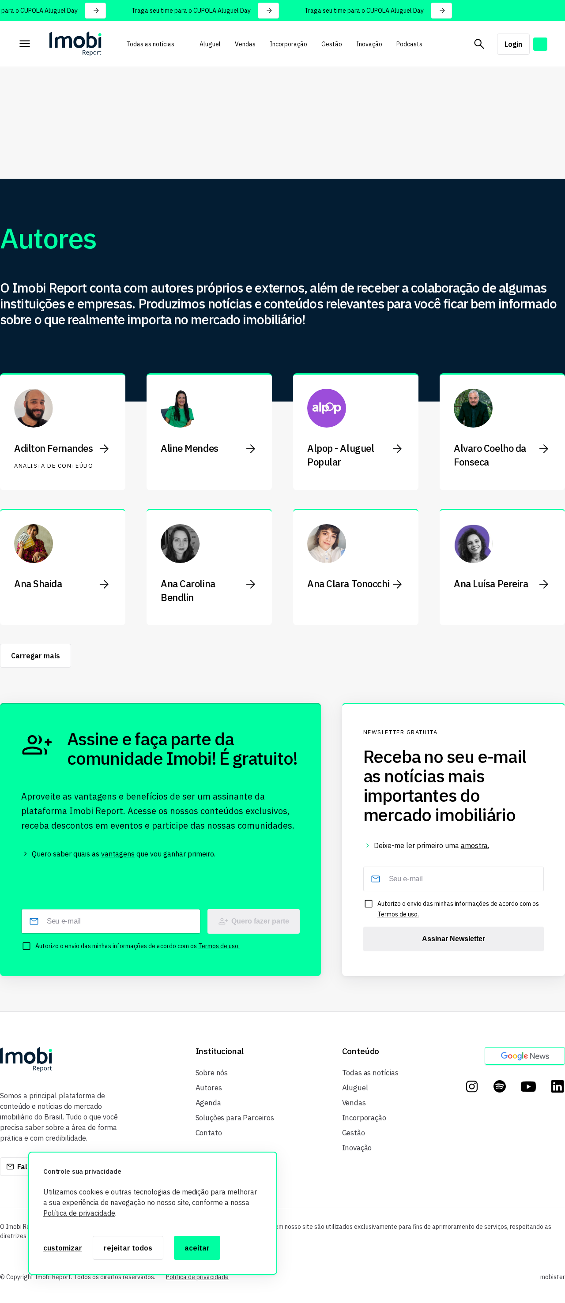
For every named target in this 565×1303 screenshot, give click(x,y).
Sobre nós (212, 1073)
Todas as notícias (150, 44)
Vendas (245, 44)
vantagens (118, 853)
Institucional (220, 1051)
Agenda (208, 1103)
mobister (552, 1277)
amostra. (475, 845)
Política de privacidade (79, 1213)
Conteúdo (360, 1051)
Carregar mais (35, 655)
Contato (209, 1133)
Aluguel (210, 44)
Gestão (331, 44)
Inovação (369, 44)
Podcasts (409, 44)
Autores (209, 1088)
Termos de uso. (219, 946)
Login (513, 44)
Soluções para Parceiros (235, 1118)
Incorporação (288, 44)
